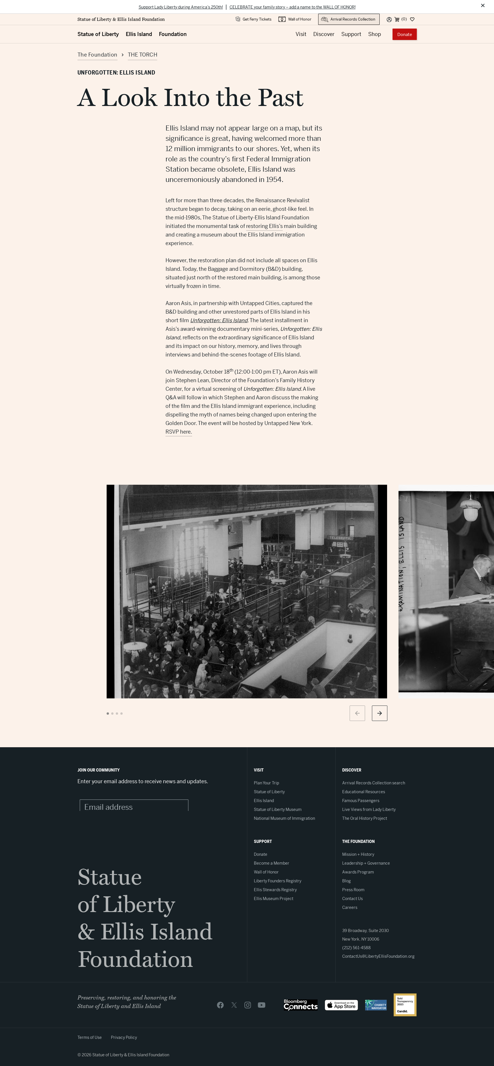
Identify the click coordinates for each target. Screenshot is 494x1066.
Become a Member (271, 863)
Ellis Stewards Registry (275, 889)
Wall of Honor (299, 19)
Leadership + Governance (366, 863)
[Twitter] (234, 1005)
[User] (389, 19)
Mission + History (358, 854)
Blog (346, 880)
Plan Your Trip (266, 783)
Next (379, 713)
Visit (301, 34)
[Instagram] (247, 1005)
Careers (349, 907)
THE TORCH (143, 54)
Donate (404, 34)
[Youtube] (261, 1005)
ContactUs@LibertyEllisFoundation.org (378, 956)
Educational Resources (363, 791)
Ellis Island (139, 34)
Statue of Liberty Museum (278, 809)
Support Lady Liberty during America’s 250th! (181, 7)
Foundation (173, 34)
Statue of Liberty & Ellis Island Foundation (121, 19)
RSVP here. (179, 431)
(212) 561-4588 (356, 947)
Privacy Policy (124, 1037)
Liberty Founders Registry (277, 880)
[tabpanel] (247, 591)
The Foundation (97, 54)
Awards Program (358, 872)
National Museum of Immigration (284, 818)
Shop (374, 34)
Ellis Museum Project (273, 898)
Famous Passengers (360, 800)
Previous (357, 713)
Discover (323, 34)
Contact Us (352, 898)
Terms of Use (89, 1037)
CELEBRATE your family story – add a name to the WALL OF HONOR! (293, 7)
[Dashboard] (412, 19)
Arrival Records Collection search (373, 783)
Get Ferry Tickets (257, 19)
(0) (404, 19)
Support (351, 34)
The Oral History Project (364, 818)
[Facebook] (220, 1005)
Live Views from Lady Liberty (369, 809)
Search (324, 16)
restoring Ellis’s (264, 226)
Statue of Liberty (98, 34)
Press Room (353, 889)
